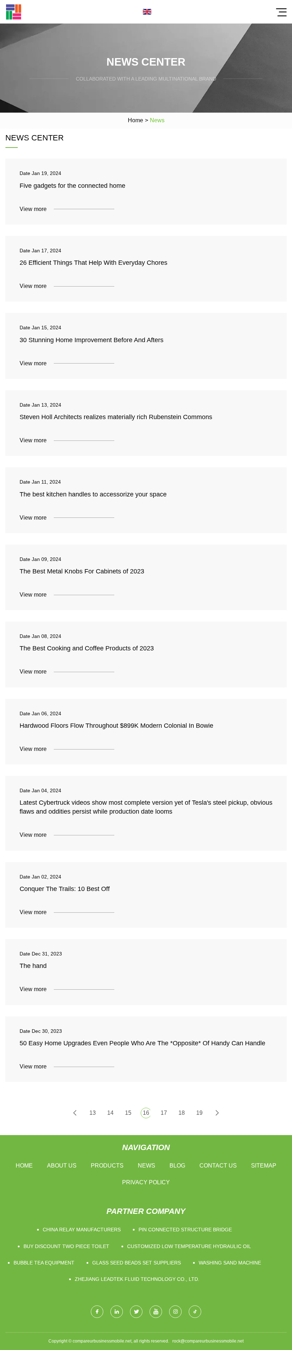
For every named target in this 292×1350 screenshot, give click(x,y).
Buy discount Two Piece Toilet (66, 1246)
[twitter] (136, 1311)
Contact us (218, 1166)
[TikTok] (195, 1311)
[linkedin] (116, 1311)
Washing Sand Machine (230, 1263)
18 (181, 1113)
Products (107, 1166)
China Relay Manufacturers (82, 1229)
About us (62, 1166)
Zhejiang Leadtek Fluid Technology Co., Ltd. (137, 1279)
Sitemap (263, 1166)
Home (135, 120)
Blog (177, 1166)
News (146, 1166)
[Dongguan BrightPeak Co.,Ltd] (13, 12)
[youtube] (156, 1311)
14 (110, 1113)
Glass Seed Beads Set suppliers (136, 1263)
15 (128, 1113)
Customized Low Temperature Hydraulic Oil (189, 1246)
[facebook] (97, 1311)
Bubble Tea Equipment (44, 1263)
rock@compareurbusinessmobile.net (208, 1341)
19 (199, 1113)
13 (92, 1113)
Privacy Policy (146, 1182)
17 (164, 1113)
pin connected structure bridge (185, 1229)
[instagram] (175, 1311)
